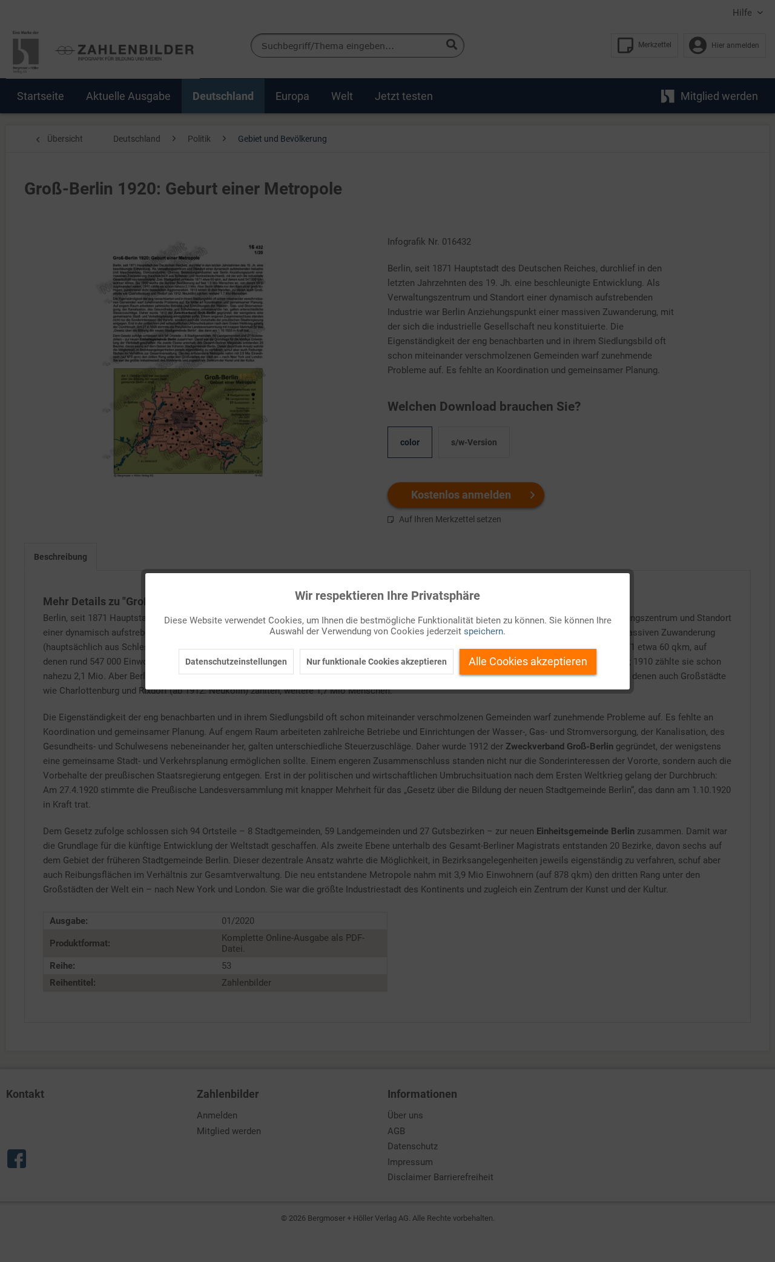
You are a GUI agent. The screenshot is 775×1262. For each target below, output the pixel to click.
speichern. (485, 631)
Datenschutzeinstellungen (236, 661)
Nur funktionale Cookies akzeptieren (376, 661)
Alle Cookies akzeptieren (528, 661)
